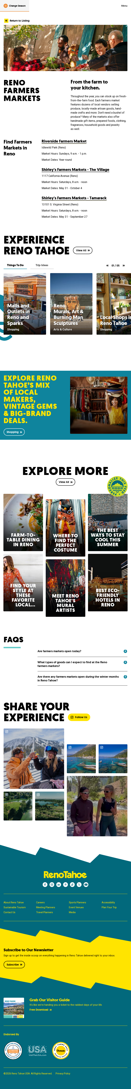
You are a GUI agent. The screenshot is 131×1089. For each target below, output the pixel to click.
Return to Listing (20, 20)
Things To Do (15, 265)
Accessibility (108, 902)
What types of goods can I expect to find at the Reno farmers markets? (72, 664)
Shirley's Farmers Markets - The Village (75, 169)
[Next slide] (123, 265)
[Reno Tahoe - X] (79, 884)
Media (72, 912)
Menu (124, 5)
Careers (40, 902)
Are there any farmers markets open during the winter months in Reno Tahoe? (78, 678)
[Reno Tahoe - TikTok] (72, 884)
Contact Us (9, 912)
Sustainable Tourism (15, 907)
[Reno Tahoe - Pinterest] (65, 884)
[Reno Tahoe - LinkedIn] (58, 884)
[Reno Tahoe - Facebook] (45, 884)
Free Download (39, 1009)
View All (81, 250)
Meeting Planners (45, 907)
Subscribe (13, 964)
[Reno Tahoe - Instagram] (51, 884)
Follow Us (81, 717)
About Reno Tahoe (14, 902)
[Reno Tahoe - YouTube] (86, 884)
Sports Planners (77, 902)
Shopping (13, 432)
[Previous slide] (107, 265)
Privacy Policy (63, 1073)
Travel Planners (44, 912)
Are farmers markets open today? (59, 651)
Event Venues (76, 907)
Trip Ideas (42, 265)
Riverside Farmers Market (64, 141)
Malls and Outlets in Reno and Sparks (18, 314)
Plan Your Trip (109, 907)
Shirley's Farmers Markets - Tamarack (74, 198)
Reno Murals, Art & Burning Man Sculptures (68, 314)
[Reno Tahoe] (65, 874)
